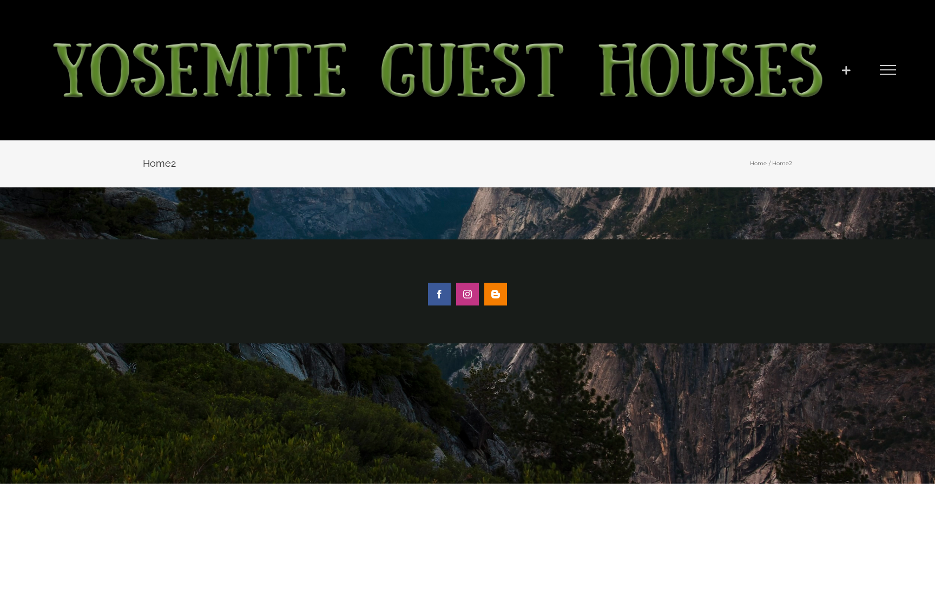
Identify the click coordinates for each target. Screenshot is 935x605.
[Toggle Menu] (888, 70)
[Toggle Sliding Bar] (846, 70)
